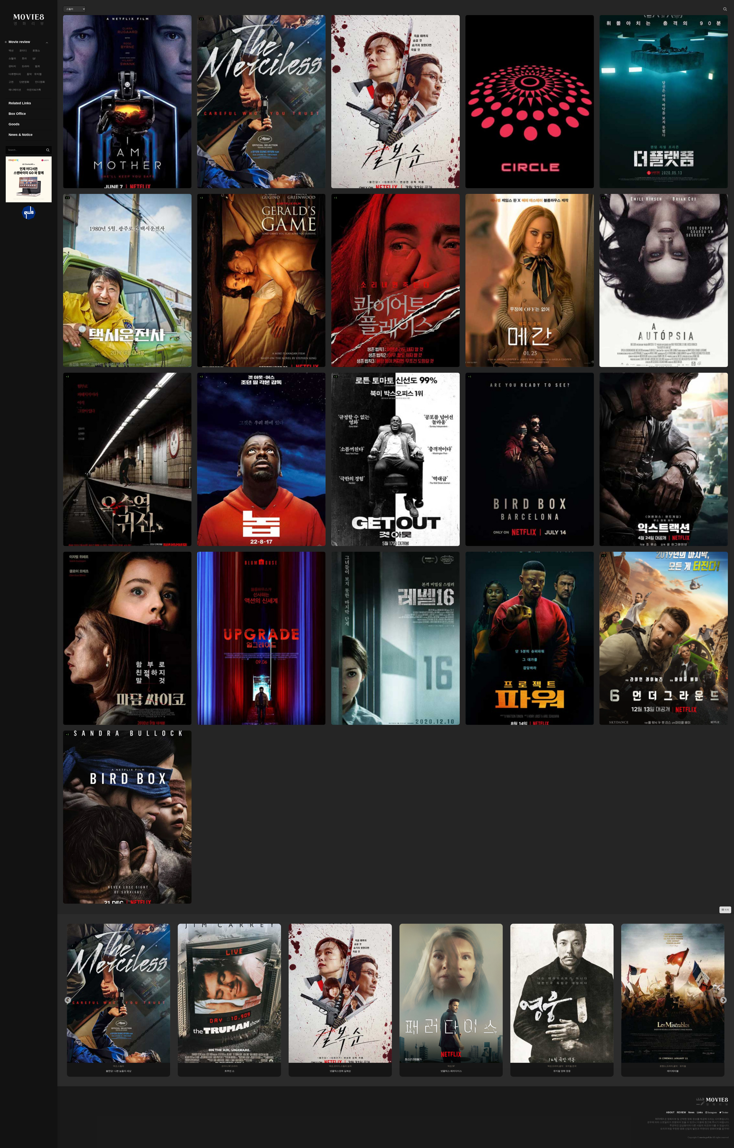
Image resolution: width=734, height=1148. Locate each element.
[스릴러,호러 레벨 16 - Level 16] (395, 638)
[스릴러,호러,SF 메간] (529, 280)
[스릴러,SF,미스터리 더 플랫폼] (663, 101)
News (691, 1112)
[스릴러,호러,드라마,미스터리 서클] (529, 101)
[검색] (48, 150)
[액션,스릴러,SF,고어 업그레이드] (261, 638)
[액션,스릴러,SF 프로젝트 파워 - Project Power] (529, 638)
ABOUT (670, 1112)
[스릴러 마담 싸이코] (127, 638)
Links (700, 1112)
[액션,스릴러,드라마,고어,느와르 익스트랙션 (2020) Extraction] (663, 459)
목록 (726, 909)
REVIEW (681, 1112)
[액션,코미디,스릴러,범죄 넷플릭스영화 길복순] (395, 101)
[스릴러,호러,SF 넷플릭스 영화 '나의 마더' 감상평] (127, 101)
